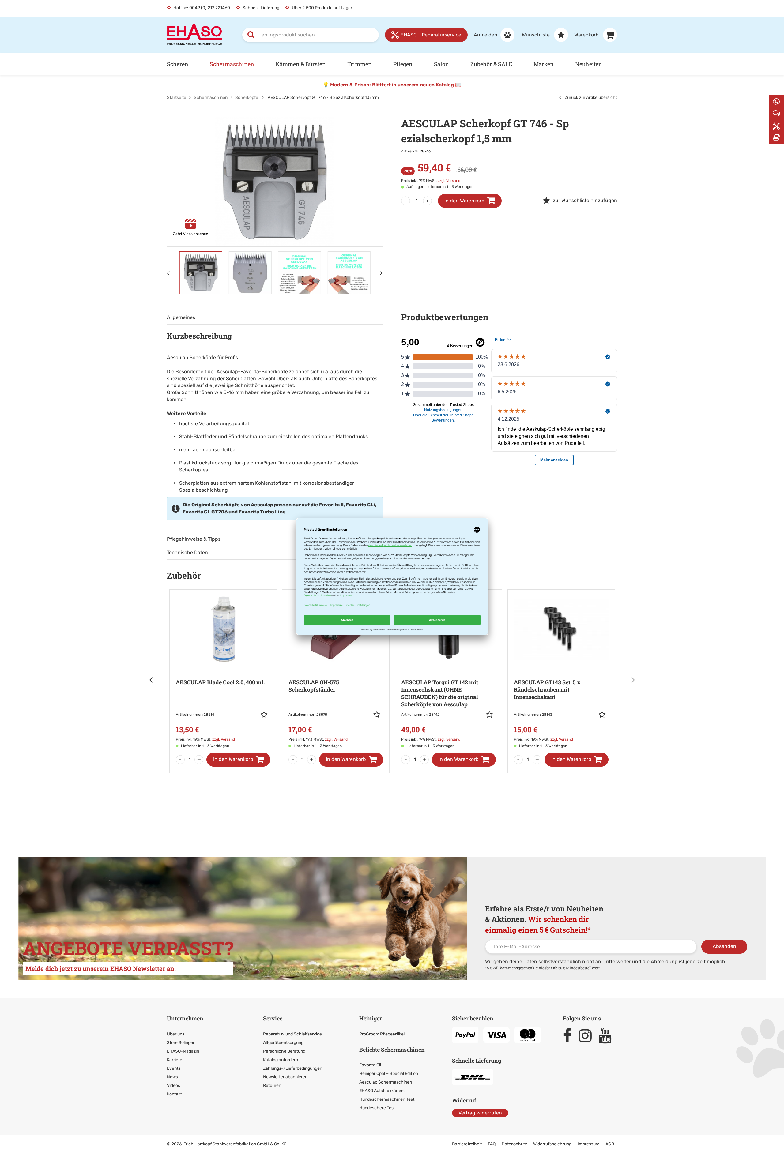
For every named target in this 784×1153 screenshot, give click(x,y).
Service (272, 1018)
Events (173, 1068)
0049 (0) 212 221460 (209, 7)
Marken (543, 64)
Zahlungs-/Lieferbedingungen (292, 1068)
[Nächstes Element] (381, 272)
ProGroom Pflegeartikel (382, 1034)
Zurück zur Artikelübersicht (590, 97)
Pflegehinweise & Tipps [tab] (194, 539)
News (172, 1077)
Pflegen (403, 64)
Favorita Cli (370, 1065)
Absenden (724, 946)
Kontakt (174, 1094)
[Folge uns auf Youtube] (607, 1036)
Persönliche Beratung (284, 1051)
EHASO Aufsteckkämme (382, 1090)
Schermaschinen (232, 64)
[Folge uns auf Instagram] (588, 1036)
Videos (173, 1085)
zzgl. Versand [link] (449, 180)
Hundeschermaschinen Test (386, 1099)
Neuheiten (588, 64)
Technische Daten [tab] (187, 552)
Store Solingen (181, 1042)
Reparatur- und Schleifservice (292, 1034)
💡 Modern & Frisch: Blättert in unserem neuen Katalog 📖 (392, 85)
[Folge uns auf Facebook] (570, 1036)
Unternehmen (185, 1018)
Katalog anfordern (280, 1059)
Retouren (272, 1085)
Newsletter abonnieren (285, 1077)
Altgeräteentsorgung (283, 1042)
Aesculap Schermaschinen (385, 1082)
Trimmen (359, 64)
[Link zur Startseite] (194, 34)
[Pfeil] (151, 679)
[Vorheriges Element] (168, 272)
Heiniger (370, 1018)
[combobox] (310, 35)
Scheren (177, 64)
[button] (265, 714)
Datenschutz (514, 1144)
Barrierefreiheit (467, 1144)
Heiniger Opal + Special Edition (388, 1073)
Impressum (588, 1144)
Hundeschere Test (377, 1107)
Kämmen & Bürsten (301, 64)
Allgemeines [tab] (181, 317)
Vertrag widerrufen (480, 1113)
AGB (609, 1144)
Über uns (175, 1034)
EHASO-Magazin (183, 1051)
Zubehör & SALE (491, 64)
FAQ (492, 1144)
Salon (441, 64)
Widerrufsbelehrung (552, 1144)
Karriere (174, 1059)
